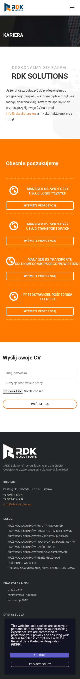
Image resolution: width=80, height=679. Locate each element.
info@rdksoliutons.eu (21, 113)
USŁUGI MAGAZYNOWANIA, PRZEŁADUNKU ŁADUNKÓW (41, 568)
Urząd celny (15, 589)
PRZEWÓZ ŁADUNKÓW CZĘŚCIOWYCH (31, 547)
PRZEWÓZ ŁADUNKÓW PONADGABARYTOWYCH (37, 552)
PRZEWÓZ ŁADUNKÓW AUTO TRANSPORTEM (35, 525)
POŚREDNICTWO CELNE (22, 563)
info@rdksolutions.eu (17, 504)
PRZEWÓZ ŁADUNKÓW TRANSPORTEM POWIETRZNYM (41, 541)
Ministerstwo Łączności (22, 595)
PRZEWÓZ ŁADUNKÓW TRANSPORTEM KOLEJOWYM (40, 531)
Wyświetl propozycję (40, 205)
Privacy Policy (40, 664)
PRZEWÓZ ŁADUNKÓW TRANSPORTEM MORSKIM (38, 536)
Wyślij (37, 404)
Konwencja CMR (18, 600)
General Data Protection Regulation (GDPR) (35, 643)
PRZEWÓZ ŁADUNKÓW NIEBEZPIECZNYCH (34, 557)
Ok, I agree (40, 655)
